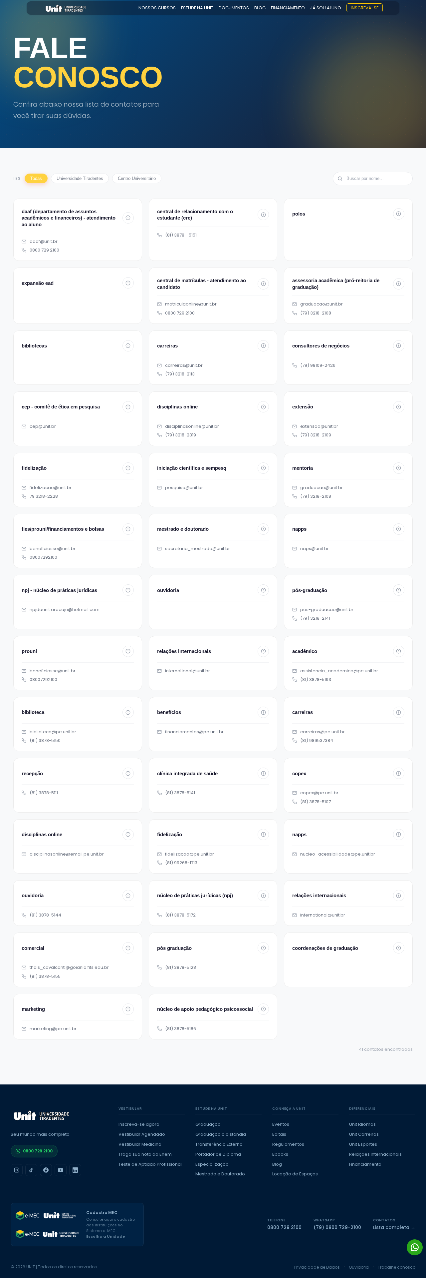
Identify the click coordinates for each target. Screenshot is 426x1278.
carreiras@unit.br (184, 365)
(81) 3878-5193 (315, 680)
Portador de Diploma (218, 1154)
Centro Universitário (137, 178)
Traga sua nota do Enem (145, 1154)
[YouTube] (61, 1170)
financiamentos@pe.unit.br (194, 732)
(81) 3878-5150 (45, 741)
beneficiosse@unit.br (53, 549)
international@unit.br (187, 671)
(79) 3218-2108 (315, 313)
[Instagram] (17, 1170)
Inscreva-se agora (138, 1124)
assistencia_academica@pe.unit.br (339, 671)
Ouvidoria (359, 1267)
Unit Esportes (363, 1144)
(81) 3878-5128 (180, 967)
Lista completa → (394, 1227)
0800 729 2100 (44, 250)
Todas (36, 178)
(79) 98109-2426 (317, 365)
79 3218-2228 (44, 496)
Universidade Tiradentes (80, 178)
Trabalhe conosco (396, 1267)
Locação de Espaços (295, 1174)
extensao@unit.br (319, 426)
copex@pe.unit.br (319, 793)
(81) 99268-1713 (181, 863)
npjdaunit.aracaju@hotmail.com (65, 610)
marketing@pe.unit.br (53, 1029)
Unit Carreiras (364, 1134)
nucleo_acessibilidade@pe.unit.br (337, 854)
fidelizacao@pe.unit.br (189, 854)
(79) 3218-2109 (315, 435)
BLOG (260, 8)
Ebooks (280, 1154)
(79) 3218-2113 (180, 374)
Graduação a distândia (220, 1134)
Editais (279, 1134)
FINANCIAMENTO (288, 8)
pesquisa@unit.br (184, 488)
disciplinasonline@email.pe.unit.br (67, 854)
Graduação (208, 1124)
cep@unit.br (43, 426)
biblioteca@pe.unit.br (53, 732)
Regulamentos (288, 1144)
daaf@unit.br (44, 242)
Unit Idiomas (362, 1124)
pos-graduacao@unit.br (326, 610)
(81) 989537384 (316, 741)
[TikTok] (31, 1170)
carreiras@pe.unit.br (322, 732)
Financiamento (365, 1164)
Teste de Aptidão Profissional (150, 1164)
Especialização (212, 1164)
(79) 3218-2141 (315, 618)
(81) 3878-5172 (180, 915)
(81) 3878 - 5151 (181, 235)
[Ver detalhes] (128, 218)
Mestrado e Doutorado (220, 1174)
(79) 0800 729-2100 (337, 1227)
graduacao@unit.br (321, 304)
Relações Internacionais (375, 1154)
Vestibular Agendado (141, 1134)
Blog (277, 1164)
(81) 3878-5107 (315, 802)
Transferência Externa (219, 1144)
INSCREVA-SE (364, 8)
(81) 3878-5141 (180, 793)
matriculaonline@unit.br (191, 304)
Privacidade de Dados (317, 1267)
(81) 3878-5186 (180, 1029)
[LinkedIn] (75, 1170)
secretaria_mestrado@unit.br (197, 549)
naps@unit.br (314, 549)
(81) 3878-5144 (45, 915)
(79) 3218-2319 (180, 435)
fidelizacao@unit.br (51, 488)
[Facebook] (46, 1170)
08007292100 (43, 557)
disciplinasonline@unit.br (192, 426)
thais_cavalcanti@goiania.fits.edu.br (69, 967)
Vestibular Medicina (139, 1144)
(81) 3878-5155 (45, 976)
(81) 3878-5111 (44, 793)
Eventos (280, 1124)
